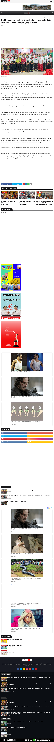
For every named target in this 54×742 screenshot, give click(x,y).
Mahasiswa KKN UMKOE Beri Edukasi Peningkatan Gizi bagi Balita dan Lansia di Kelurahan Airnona (28, 490)
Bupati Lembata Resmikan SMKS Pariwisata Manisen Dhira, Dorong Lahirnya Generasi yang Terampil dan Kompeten (9, 202)
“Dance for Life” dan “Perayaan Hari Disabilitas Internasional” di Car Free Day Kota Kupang (27, 733)
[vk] (14, 442)
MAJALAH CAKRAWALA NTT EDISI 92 (14, 645)
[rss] (40, 436)
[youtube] (40, 433)
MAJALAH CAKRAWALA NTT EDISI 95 (14, 639)
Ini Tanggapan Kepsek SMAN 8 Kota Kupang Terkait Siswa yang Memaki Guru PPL (25, 721)
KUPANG (6, 17)
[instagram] (40, 439)
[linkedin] (33, 669)
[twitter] (14, 436)
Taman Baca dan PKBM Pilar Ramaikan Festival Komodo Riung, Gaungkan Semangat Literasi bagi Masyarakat (27, 202)
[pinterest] (14, 439)
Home (2, 17)
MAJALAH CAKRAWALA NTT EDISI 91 (14, 650)
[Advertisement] (27, 37)
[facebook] (14, 433)
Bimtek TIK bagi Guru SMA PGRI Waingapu (16, 501)
